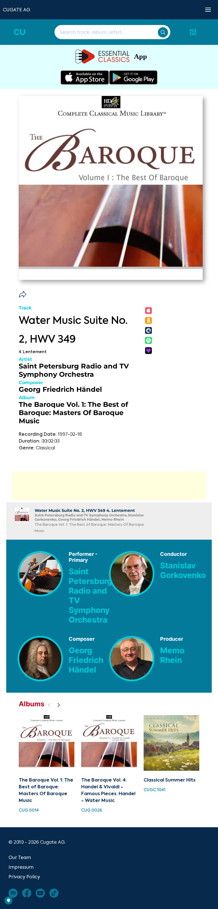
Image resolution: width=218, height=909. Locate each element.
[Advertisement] (109, 486)
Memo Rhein (172, 655)
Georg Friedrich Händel (60, 389)
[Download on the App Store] (84, 77)
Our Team (20, 857)
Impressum (21, 867)
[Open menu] (208, 9)
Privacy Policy (24, 876)
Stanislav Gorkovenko (183, 570)
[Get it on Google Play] (133, 77)
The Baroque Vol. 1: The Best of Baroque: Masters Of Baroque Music (73, 412)
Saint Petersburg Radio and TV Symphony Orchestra (74, 370)
